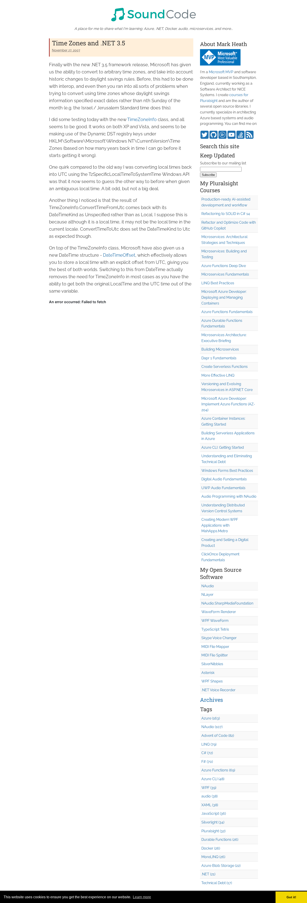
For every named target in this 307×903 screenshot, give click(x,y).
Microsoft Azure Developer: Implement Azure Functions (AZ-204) (228, 404)
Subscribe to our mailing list (223, 163)
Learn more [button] (142, 897)
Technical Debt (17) (216, 883)
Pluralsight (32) (213, 831)
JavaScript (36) (213, 813)
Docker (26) (210, 848)
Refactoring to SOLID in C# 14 (225, 214)
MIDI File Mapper (215, 647)
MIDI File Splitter (214, 655)
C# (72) (207, 753)
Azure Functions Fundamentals (227, 312)
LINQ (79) (208, 744)
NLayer (207, 594)
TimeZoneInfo (142, 119)
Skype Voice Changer (219, 638)
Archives (211, 699)
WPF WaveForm (215, 620)
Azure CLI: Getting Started (222, 447)
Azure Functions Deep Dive (223, 266)
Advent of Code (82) (217, 735)
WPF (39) (208, 788)
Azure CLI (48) (212, 779)
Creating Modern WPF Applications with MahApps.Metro (219, 525)
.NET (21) (208, 874)
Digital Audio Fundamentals (224, 479)
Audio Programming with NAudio (228, 496)
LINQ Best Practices (217, 283)
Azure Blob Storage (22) (220, 865)
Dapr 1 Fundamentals (218, 358)
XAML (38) (209, 805)
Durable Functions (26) (219, 839)
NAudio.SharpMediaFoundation (227, 603)
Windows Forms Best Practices (227, 470)
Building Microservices (220, 349)
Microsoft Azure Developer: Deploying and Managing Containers (224, 297)
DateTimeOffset (119, 255)
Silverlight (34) (212, 822)
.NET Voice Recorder (218, 690)
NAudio (207, 586)
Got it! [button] (291, 897)
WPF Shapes (212, 681)
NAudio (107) (211, 727)
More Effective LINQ (217, 375)
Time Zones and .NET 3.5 (88, 43)
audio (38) (209, 796)
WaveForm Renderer (218, 612)
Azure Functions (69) (218, 770)
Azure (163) (210, 718)
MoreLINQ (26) (213, 857)
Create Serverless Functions (224, 366)
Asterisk (207, 673)
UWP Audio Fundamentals (223, 488)
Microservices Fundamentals (225, 274)
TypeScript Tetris (215, 629)
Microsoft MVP (221, 72)
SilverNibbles (212, 664)
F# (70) (207, 761)
